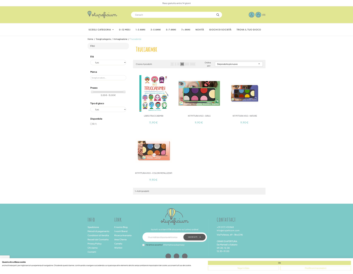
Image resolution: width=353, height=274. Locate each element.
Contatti (92, 251)
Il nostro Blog (121, 227)
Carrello (118, 243)
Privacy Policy (94, 243)
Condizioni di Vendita (98, 235)
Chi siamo (93, 247)
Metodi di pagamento (98, 231)
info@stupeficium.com (228, 230)
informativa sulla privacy (173, 244)
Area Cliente (120, 239)
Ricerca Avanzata (123, 235)
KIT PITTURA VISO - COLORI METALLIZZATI (153, 173)
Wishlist (118, 247)
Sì (94, 123)
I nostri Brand (120, 231)
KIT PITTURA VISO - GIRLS (199, 115)
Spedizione (93, 227)
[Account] (252, 14)
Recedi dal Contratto (98, 239)
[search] (217, 15)
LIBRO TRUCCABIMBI (153, 115)
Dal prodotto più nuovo (238, 63)
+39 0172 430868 (225, 227)
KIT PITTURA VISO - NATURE (245, 115)
